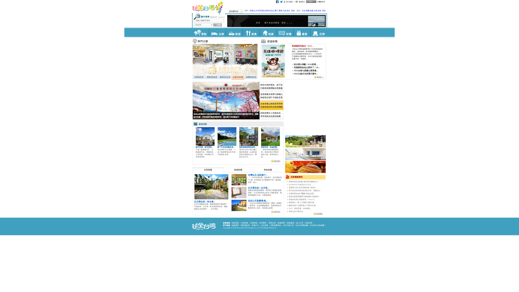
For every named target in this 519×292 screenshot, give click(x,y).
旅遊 (234, 32)
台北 (303, 11)
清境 (267, 11)
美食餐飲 (262, 223)
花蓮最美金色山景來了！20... (307, 67)
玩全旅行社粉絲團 (317, 225)
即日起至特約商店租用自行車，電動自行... (305, 191)
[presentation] (208, 169)
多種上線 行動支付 (296, 211)
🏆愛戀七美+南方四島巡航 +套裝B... (303, 188)
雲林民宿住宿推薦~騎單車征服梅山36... (304, 182)
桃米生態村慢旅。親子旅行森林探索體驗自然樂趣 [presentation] (271, 86)
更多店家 (277, 161)
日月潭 (258, 11)
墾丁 (276, 11)
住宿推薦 (244, 223)
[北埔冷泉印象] (225, 74)
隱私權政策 (245, 225)
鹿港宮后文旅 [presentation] (225, 77)
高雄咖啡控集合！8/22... (302, 46)
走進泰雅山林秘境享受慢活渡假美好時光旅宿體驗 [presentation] (271, 105)
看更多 (319, 77)
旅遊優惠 (290, 223)
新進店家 (308, 223)
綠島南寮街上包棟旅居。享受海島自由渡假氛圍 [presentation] (271, 114)
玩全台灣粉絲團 (302, 225)
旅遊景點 (235, 223)
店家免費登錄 (275, 225)
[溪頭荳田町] (305, 147)
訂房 (318, 32)
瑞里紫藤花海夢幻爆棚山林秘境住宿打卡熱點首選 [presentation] (271, 96)
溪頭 (263, 11)
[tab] (199, 77)
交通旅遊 (253, 223)
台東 (315, 11)
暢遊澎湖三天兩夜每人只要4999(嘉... (303, 205)
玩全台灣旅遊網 (207, 8)
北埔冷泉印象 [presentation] (238, 77)
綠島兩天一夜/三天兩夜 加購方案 (301, 202)
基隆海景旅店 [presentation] (212, 77)
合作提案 (264, 225)
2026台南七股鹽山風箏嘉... (306, 70)
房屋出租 (272, 223)
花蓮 (311, 11)
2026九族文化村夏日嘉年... (306, 74)
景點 (200, 32)
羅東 (280, 11)
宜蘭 (307, 11)
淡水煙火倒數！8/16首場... (305, 64)
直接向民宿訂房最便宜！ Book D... (302, 199)
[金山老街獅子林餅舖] (305, 172)
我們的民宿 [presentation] (199, 77)
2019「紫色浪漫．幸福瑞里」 (300, 208)
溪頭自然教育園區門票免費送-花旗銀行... (304, 196)
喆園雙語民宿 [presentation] (251, 77)
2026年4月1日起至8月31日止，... (301, 185)
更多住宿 (277, 212)
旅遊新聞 (281, 223)
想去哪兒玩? (234, 11)
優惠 (301, 32)
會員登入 (302, 2)
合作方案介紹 (288, 225)
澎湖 (319, 11)
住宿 (217, 32)
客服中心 (255, 225)
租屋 (268, 32)
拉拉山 (271, 11)
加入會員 (289, 2)
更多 (293, 11)
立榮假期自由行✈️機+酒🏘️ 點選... (302, 194)
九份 (284, 11)
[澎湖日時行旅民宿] (305, 160)
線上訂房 (299, 223)
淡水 (288, 11)
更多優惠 (319, 214)
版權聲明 (235, 225)
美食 (251, 32)
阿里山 (252, 11)
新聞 (284, 32)
